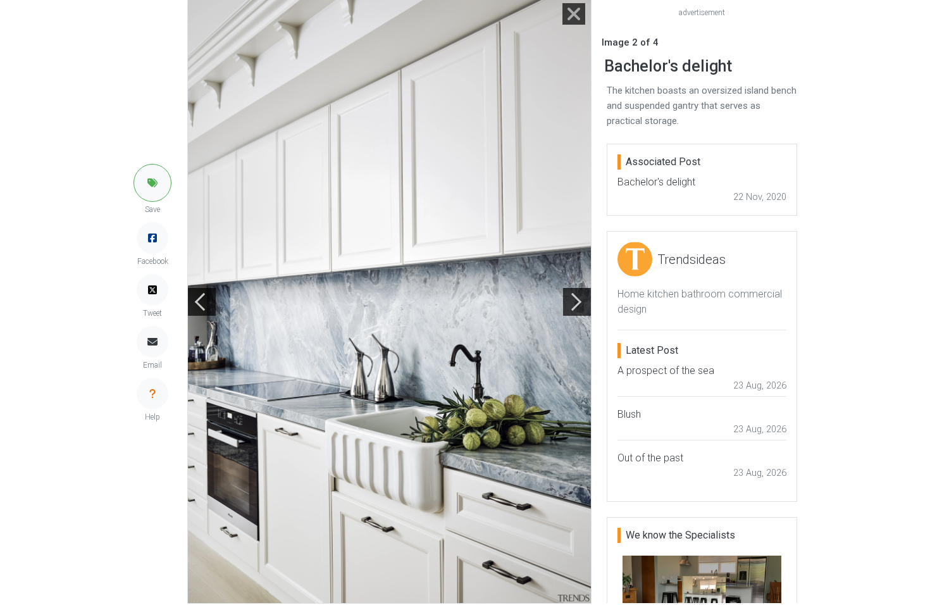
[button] (152, 183)
